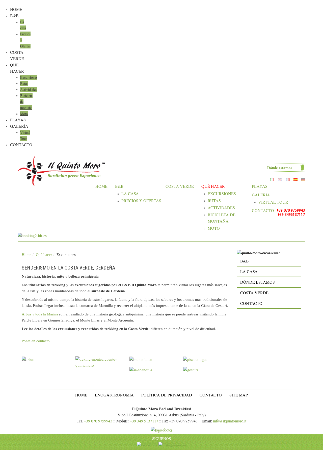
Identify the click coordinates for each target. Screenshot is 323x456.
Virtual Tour (273, 202)
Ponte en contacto (36, 341)
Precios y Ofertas (141, 200)
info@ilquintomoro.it (229, 420)
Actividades (28, 89)
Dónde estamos (279, 167)
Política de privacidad (166, 394)
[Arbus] (48, 361)
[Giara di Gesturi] (209, 371)
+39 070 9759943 (291, 210)
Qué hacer (213, 186)
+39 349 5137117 (144, 420)
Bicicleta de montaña (221, 218)
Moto (24, 113)
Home (16, 9)
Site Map (238, 394)
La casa (130, 193)
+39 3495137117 (291, 214)
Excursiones (28, 77)
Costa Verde (180, 186)
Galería (19, 126)
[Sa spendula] (155, 371)
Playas (18, 119)
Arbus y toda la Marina (40, 314)
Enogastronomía (114, 394)
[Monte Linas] (155, 361)
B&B (14, 15)
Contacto (21, 144)
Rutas (24, 83)
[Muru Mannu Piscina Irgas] (209, 361)
